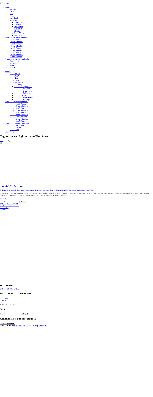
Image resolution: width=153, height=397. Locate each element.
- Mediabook (16, 82)
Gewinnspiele (10, 67)
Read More (3, 198)
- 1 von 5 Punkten (18, 104)
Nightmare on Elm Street (76, 190)
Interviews (13, 63)
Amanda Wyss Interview (11, 186)
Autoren (2, 209)
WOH (91, 190)
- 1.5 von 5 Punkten (19, 106)
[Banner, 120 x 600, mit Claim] (9, 289)
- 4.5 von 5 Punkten (19, 119)
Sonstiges (18, 35)
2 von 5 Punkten (16, 44)
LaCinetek (18, 29)
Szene (12, 65)
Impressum (4, 298)
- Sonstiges (22, 100)
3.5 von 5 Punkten (16, 50)
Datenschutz (4, 300)
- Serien (14, 80)
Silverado (86, 190)
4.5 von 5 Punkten (16, 55)
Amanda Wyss (41, 190)
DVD (12, 12)
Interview (52, 190)
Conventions (14, 61)
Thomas (4, 190)
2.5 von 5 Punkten (16, 46)
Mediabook (14, 18)
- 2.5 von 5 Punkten (19, 110)
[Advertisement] (15, 246)
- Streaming (16, 84)
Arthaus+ (17, 24)
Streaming (13, 20)
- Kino (14, 78)
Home (1, 141)
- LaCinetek (22, 93)
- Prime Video (23, 97)
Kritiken (8, 7)
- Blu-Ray (15, 74)
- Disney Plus (23, 91)
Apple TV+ (18, 22)
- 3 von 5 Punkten (18, 112)
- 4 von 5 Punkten (18, 117)
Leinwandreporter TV (31, 190)
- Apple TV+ (23, 87)
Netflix (17, 31)
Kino (11, 14)
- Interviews (16, 128)
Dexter (47, 190)
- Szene (14, 130)
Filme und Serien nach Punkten (16, 37)
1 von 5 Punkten (16, 40)
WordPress (43, 326)
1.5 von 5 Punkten (16, 42)
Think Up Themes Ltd (19, 326)
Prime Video (19, 33)
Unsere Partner (4, 208)
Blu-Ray (13, 9)
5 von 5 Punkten (16, 57)
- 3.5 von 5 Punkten (19, 115)
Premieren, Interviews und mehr (17, 59)
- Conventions (17, 125)
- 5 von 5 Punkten (18, 121)
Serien (12, 16)
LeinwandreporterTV (62, 190)
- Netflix (21, 95)
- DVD (14, 76)
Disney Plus (18, 27)
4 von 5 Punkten (16, 52)
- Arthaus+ (22, 89)
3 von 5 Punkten (16, 48)
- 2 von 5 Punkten (18, 108)
